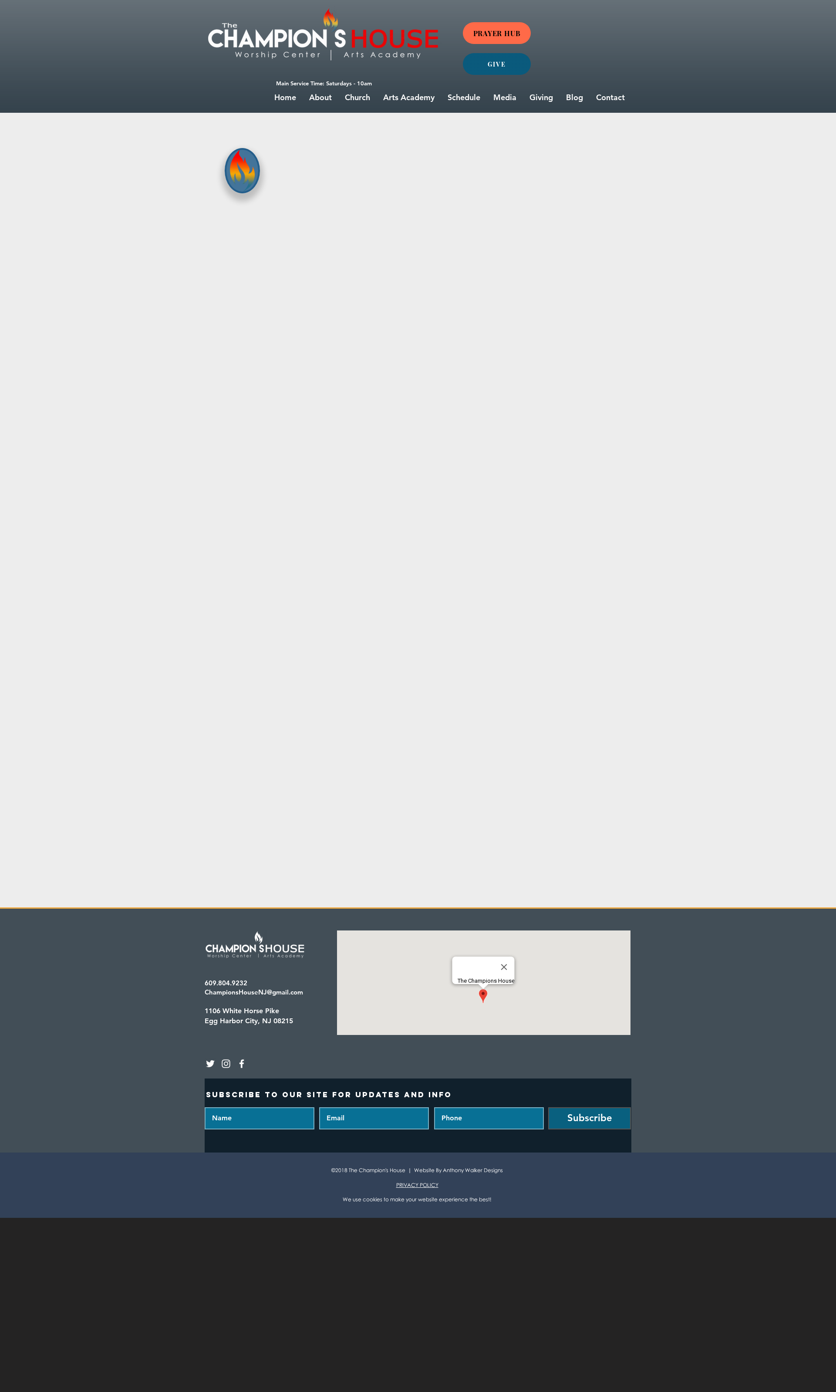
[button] (320, 97)
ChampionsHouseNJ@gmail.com (254, 992)
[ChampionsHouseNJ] (210, 1063)
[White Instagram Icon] (226, 1063)
